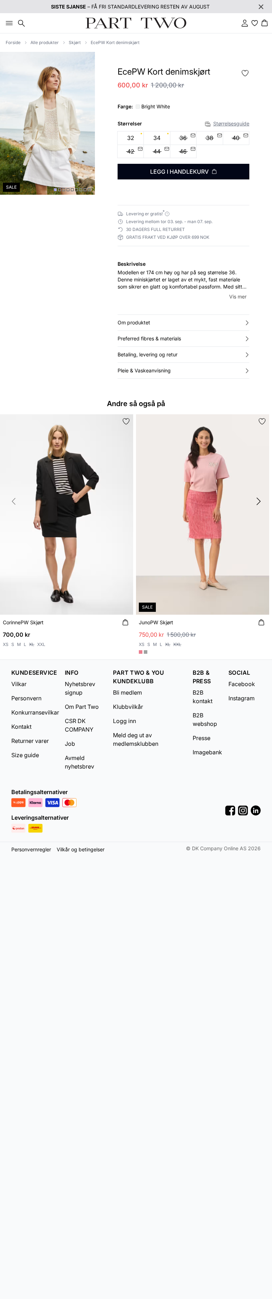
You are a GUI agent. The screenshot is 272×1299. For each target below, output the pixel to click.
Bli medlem (127, 692)
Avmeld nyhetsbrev (79, 762)
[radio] (130, 138)
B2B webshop (205, 719)
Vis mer (237, 296)
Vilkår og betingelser (80, 849)
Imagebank (207, 752)
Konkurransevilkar (35, 712)
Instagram (241, 698)
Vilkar (19, 684)
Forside (13, 42)
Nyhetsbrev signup (80, 688)
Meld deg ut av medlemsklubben (135, 739)
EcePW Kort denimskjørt (115, 42)
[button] (183, 322)
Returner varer (30, 740)
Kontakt (21, 726)
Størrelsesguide (231, 123)
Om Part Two (82, 706)
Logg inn (124, 720)
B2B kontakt (202, 697)
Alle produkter (44, 42)
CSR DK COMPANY (79, 725)
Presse (201, 738)
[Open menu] (7, 23)
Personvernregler (31, 849)
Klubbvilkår (128, 706)
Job (70, 743)
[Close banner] (261, 6)
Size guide (25, 755)
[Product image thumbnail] (55, 189)
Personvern (26, 698)
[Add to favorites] (245, 73)
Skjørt (75, 42)
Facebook (241, 684)
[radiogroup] (183, 144)
